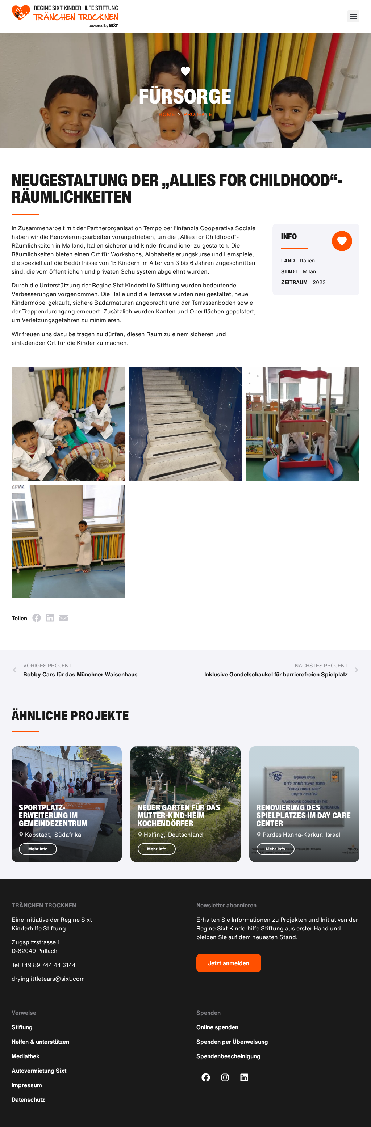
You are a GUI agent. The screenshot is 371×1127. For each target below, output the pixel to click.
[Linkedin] (244, 1077)
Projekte (198, 114)
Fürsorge (185, 96)
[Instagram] (225, 1077)
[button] (353, 16)
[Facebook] (206, 1077)
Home (167, 114)
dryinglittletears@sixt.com (48, 978)
